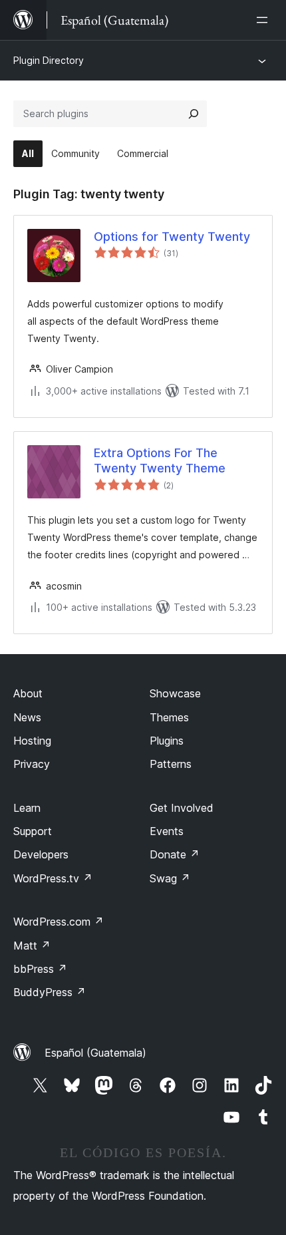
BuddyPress (49, 992)
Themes (169, 717)
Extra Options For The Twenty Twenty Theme (159, 460)
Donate (175, 854)
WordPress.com (58, 921)
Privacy (31, 764)
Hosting (32, 740)
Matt (32, 945)
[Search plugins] (193, 113)
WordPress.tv (52, 878)
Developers (41, 854)
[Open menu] (264, 20)
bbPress (40, 968)
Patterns (171, 764)
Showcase (175, 693)
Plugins (167, 740)
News (27, 717)
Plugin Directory (48, 60)
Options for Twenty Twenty (172, 237)
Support (32, 831)
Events (167, 831)
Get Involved (182, 807)
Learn (27, 807)
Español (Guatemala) (95, 1052)
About (28, 693)
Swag (170, 878)
